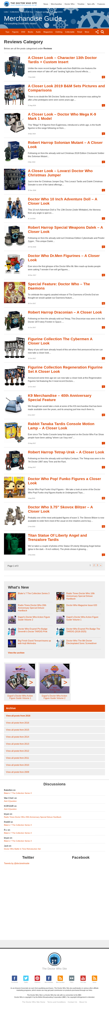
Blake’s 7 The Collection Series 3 (33, 593)
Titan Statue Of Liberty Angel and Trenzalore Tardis (57, 537)
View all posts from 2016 (18, 716)
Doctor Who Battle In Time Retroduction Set (22, 849)
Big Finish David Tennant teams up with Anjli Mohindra (34, 642)
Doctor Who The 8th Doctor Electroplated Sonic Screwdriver (81, 642)
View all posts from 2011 (17, 758)
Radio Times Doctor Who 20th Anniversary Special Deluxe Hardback (32, 608)
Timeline (80, 4)
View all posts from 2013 (17, 744)
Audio (38, 32)
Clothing (58, 32)
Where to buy (27, 12)
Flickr (72, 982)
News (45, 4)
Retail (79, 32)
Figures (15, 32)
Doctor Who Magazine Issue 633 (81, 605)
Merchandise (56, 4)
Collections (14, 12)
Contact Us (72, 1002)
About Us (83, 1002)
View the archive (16, 653)
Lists (6, 12)
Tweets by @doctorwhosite (16, 863)
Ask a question (56, 12)
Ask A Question (10, 801)
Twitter (26, 982)
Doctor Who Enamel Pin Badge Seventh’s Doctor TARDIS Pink (32, 630)
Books (30, 32)
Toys (7, 32)
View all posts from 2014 (17, 737)
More (87, 32)
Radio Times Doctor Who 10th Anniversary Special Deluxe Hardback (80, 596)
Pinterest (37, 982)
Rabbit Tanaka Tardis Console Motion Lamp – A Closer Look (61, 426)
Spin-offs (91, 4)
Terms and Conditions (56, 1002)
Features (101, 4)
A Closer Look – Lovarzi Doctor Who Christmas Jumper (60, 173)
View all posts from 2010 (17, 765)
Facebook (14, 982)
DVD (23, 32)
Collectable (69, 32)
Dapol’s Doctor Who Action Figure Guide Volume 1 (82, 618)
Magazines (48, 32)
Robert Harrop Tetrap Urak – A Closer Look (66, 452)
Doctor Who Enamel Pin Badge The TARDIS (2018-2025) (83, 630)
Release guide (42, 12)
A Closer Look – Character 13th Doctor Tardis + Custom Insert (62, 60)
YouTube (83, 982)
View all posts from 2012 (17, 751)
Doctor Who (70, 4)
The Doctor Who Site (54, 968)
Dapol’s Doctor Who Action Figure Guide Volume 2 (34, 618)
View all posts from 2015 (17, 730)
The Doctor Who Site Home (33, 1002)
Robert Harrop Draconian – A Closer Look (65, 312)
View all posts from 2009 (17, 772)
